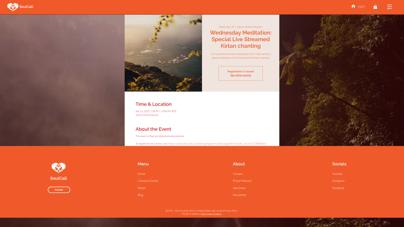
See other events (240, 75)
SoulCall (26, 7)
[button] (375, 6)
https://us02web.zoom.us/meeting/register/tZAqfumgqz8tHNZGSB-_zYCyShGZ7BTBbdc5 (217, 143)
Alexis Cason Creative (211, 213)
